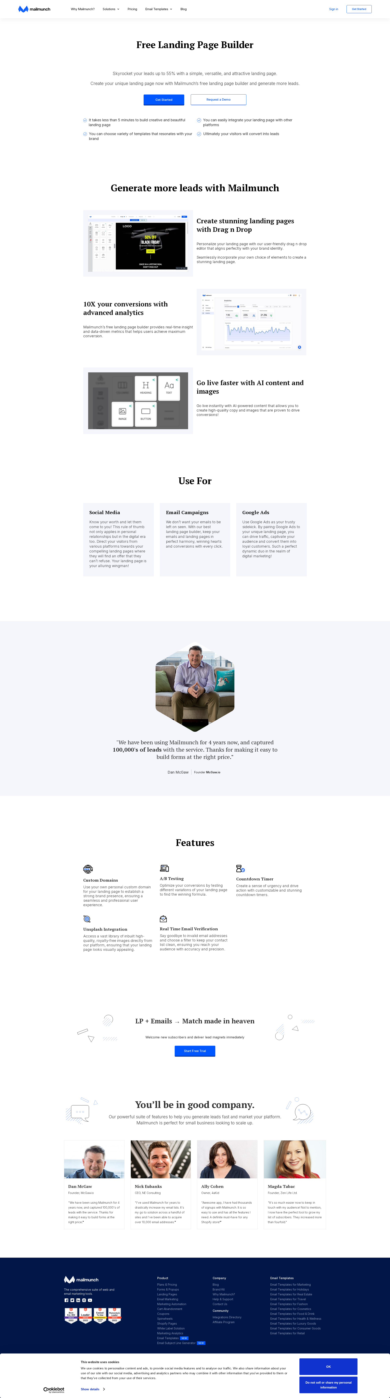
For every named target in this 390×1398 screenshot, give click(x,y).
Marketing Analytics (170, 1333)
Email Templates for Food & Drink (292, 1313)
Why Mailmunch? (83, 9)
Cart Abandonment (169, 1309)
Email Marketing (167, 1299)
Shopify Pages (167, 1323)
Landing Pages (167, 1294)
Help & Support (223, 1299)
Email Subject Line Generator (176, 1343)
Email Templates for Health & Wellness (295, 1318)
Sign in (333, 9)
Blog (183, 9)
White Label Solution (171, 1328)
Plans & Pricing (167, 1284)
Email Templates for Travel (288, 1299)
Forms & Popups (168, 1289)
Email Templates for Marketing (290, 1284)
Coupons (163, 1313)
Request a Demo (219, 99)
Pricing (132, 9)
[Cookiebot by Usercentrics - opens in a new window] (54, 1390)
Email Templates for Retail (287, 1333)
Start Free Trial (195, 1051)
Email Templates (168, 1338)
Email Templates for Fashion (289, 1304)
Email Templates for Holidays (289, 1289)
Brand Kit (219, 1289)
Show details (90, 1389)
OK (328, 1366)
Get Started (359, 9)
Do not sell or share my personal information (329, 1385)
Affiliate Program (224, 1322)
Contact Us (220, 1304)
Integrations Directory (227, 1317)
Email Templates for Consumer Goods (295, 1328)
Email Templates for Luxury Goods (293, 1323)
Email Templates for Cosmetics (290, 1309)
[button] (111, 9)
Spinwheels (165, 1318)
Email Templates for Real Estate (291, 1294)
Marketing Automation (171, 1304)
